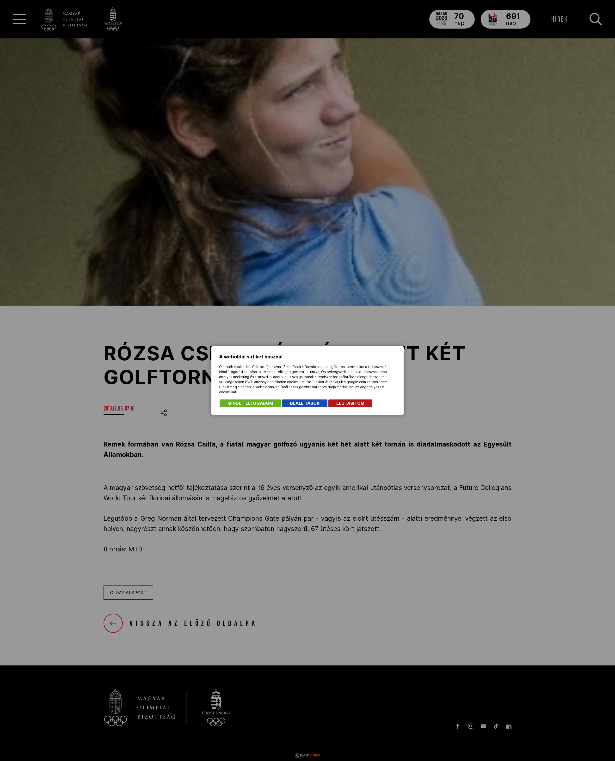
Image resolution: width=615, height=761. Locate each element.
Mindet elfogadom (250, 403)
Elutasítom (350, 403)
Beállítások (305, 403)
